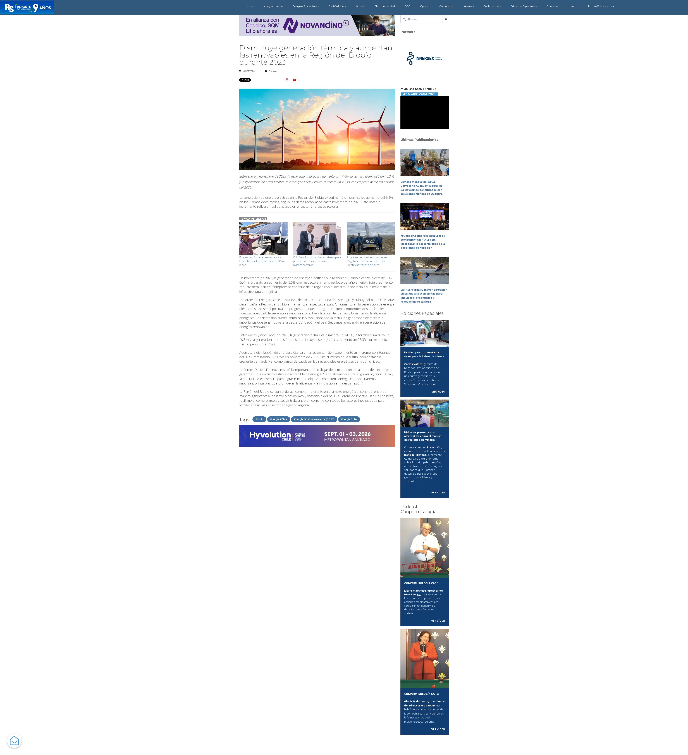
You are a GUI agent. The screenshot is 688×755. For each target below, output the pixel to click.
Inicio (250, 6)
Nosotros (573, 6)
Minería (360, 6)
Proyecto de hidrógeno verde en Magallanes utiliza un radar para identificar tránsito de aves (367, 261)
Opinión (424, 6)
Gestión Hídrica (338, 6)
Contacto (552, 6)
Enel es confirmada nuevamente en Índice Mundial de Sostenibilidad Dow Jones (262, 261)
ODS (407, 6)
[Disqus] (317, 495)
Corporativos (446, 6)
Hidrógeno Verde (272, 6)
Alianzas (469, 6)
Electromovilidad (385, 6)
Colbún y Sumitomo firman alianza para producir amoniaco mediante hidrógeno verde (317, 261)
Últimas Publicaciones (601, 6)
